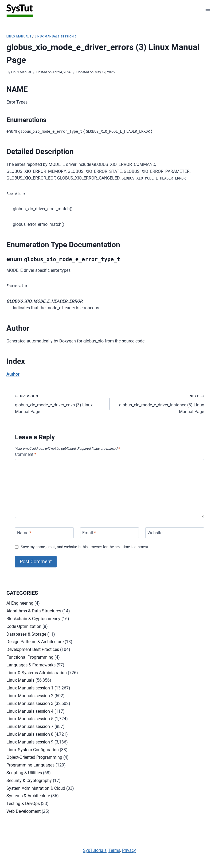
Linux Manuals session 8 (29, 734)
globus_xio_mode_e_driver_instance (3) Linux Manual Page (161, 404)
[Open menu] (208, 10)
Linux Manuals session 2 (29, 695)
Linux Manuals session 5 (29, 718)
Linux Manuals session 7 (29, 726)
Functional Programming (29, 657)
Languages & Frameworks (31, 664)
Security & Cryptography (29, 780)
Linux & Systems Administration (36, 672)
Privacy (129, 850)
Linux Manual (21, 72)
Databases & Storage (26, 634)
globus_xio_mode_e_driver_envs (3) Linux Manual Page (54, 404)
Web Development (23, 811)
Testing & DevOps (23, 803)
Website (154, 532)
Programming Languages (30, 765)
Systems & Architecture (28, 795)
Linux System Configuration (32, 749)
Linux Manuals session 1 (29, 687)
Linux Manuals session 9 (29, 742)
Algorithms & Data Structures (33, 610)
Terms (114, 850)
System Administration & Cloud (35, 788)
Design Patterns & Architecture (35, 641)
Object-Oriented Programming (34, 757)
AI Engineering (19, 603)
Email (89, 532)
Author (12, 374)
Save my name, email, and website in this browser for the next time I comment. (85, 547)
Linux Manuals (18, 36)
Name (24, 532)
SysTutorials (95, 850)
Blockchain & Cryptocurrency (33, 618)
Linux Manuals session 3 (56, 36)
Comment (25, 454)
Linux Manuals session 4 (29, 711)
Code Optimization (23, 626)
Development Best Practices (32, 649)
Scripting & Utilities (24, 772)
